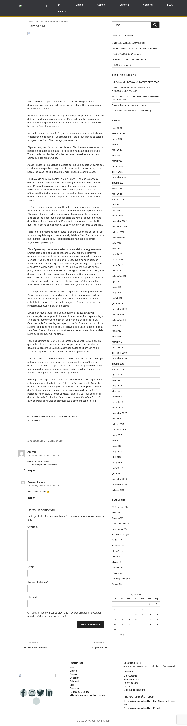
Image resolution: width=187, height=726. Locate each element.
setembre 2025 (119, 133)
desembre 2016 (119, 478)
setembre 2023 (119, 199)
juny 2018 (116, 380)
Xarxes (115, 583)
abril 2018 (116, 391)
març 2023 (117, 210)
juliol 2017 (116, 440)
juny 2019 (116, 330)
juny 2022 (116, 248)
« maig (121, 634)
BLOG (170, 4)
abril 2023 (116, 204)
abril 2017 (116, 456)
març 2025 (117, 160)
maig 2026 (117, 127)
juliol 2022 (116, 243)
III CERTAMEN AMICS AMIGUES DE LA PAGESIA (135, 48)
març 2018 (117, 396)
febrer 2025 (117, 166)
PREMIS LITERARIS (121, 64)
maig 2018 (117, 385)
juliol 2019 (116, 325)
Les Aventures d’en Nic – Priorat (143, 708)
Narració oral (118, 567)
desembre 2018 (119, 352)
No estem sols (131, 679)
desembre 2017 (119, 413)
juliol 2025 (116, 144)
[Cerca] (155, 25)
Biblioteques (117, 507)
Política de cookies (79, 692)
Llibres (79, 4)
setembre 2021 (119, 275)
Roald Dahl (117, 572)
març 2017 (117, 462)
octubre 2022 (118, 232)
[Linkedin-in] (49, 693)
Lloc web (32, 597)
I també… (116, 551)
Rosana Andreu (59, 21)
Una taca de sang (138, 105)
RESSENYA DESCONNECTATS (126, 53)
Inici (59, 4)
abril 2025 (116, 155)
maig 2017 (117, 451)
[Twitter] (40, 693)
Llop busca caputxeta (134, 689)
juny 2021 (116, 286)
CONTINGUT (76, 663)
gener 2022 (117, 265)
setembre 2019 (119, 319)
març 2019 (117, 341)
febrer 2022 (117, 259)
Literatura (116, 556)
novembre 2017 (119, 418)
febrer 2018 (117, 402)
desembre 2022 (119, 221)
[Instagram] (32, 693)
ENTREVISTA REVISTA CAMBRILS (128, 42)
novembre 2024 (119, 177)
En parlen (124, 4)
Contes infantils (119, 523)
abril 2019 (116, 336)
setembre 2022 (119, 237)
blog (114, 512)
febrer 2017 (117, 467)
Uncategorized (68, 417)
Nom (30, 566)
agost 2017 (117, 435)
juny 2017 (116, 445)
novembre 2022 (119, 226)
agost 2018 (117, 374)
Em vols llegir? (118, 534)
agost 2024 (117, 188)
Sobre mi (148, 4)
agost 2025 (117, 138)
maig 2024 (117, 193)
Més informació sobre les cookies (87, 695)
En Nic (115, 540)
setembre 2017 (119, 429)
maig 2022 (117, 254)
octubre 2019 (118, 314)
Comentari (33, 526)
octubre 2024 (118, 182)
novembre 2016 (119, 484)
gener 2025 (117, 171)
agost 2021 (117, 281)
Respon (31, 470)
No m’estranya (131, 682)
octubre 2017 (118, 424)
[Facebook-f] (23, 693)
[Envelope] (36, 701)
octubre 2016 (118, 489)
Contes (101, 4)
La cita (127, 686)
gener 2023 (117, 215)
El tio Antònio (131, 675)
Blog (72, 684)
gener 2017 (117, 473)
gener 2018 (117, 407)
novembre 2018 (119, 358)
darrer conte (49, 417)
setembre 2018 (119, 369)
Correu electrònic (37, 582)
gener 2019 (117, 347)
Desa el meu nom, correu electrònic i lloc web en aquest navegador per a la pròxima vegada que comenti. (64, 614)
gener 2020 (117, 303)
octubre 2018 (118, 363)
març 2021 (117, 297)
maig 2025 (117, 149)
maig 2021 (117, 292)
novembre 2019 (119, 308)
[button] (171, 4)
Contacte (61, 11)
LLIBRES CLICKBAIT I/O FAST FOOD (129, 59)
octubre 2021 (118, 270)
